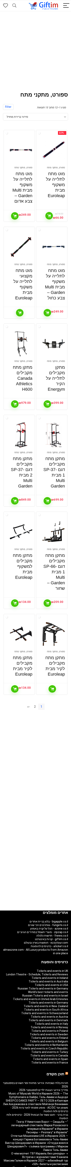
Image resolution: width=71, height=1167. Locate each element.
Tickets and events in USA (51, 985)
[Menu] (66, 6)
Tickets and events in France (49, 1062)
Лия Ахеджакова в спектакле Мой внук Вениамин (35, 1104)
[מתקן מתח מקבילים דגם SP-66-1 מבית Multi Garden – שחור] (53, 532)
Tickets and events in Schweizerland (44, 1013)
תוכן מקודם (55, 1074)
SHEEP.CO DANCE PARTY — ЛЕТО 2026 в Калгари (37, 1100)
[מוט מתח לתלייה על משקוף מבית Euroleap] (53, 150)
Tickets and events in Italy (51, 1023)
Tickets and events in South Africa (46, 1009)
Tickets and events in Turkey (49, 1052)
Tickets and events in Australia (48, 981)
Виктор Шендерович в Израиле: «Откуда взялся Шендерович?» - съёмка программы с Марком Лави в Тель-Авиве (36, 1146)
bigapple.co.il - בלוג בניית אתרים (49, 921)
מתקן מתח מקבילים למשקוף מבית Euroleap (22, 566)
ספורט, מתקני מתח (56, 167)
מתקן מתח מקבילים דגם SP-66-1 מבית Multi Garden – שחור (54, 572)
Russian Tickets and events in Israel (45, 995)
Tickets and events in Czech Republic (44, 1048)
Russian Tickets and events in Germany (43, 988)
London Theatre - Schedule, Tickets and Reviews (37, 974)
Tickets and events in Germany (48, 1002)
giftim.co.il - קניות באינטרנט (51, 939)
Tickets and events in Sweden (49, 1034)
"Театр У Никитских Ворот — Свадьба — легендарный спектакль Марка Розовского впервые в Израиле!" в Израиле (39, 1125)
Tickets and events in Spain (50, 1059)
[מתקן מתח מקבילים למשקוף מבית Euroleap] (21, 532)
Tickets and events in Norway (49, 1027)
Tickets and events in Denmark (48, 1020)
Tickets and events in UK (52, 970)
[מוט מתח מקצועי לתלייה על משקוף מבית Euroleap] (21, 247)
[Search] (14, 6)
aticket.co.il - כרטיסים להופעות (49, 946)
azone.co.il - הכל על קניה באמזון (49, 928)
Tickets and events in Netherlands (46, 1044)
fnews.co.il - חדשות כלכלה (52, 935)
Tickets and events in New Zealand (46, 1006)
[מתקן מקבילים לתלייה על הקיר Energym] (53, 343)
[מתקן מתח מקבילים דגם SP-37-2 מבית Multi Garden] (21, 435)
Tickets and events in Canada (49, 1055)
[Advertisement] (35, 48)
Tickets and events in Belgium (49, 1041)
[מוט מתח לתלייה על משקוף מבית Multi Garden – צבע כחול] (53, 247)
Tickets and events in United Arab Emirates (40, 999)
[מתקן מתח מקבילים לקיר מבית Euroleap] (53, 634)
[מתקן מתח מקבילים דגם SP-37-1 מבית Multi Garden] (53, 435)
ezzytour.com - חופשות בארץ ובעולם (46, 942)
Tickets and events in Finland (49, 1037)
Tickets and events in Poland (49, 1030)
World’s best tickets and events (48, 992)
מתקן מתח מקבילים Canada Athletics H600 (22, 378)
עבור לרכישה (49, 215)
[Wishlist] (5, 5)
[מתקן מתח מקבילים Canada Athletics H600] (21, 343)
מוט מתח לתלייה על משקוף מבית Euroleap (55, 184)
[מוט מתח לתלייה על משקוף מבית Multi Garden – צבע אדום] (21, 150)
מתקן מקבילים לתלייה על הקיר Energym (55, 378)
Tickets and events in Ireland (50, 977)
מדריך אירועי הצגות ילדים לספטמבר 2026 (43, 1090)
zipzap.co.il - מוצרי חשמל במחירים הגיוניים (42, 932)
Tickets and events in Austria (49, 1016)
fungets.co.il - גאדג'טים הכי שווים (48, 925)
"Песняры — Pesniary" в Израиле (47, 1132)
